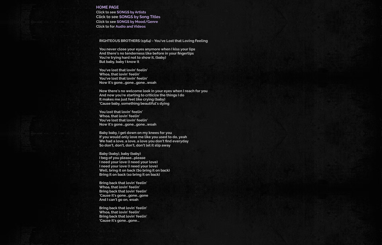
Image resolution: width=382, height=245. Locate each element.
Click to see (106, 12)
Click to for (106, 26)
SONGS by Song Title (139, 16)
